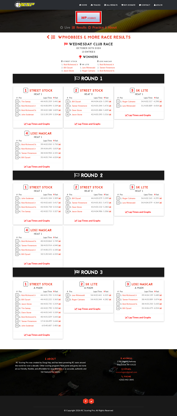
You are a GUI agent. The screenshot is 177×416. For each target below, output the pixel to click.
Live (66, 27)
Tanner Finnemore (107, 68)
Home (84, 5)
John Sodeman (27, 115)
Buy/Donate (129, 5)
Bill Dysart (68, 68)
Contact (145, 5)
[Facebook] (86, 401)
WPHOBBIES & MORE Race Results (93, 37)
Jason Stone (69, 71)
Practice (97, 27)
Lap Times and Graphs (38, 124)
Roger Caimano (88, 71)
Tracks (96, 5)
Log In (158, 5)
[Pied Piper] (91, 401)
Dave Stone (77, 110)
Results (81, 27)
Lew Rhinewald (88, 68)
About (112, 27)
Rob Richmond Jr (71, 65)
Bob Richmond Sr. (107, 71)
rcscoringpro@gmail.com (126, 372)
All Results (112, 5)
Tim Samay (26, 102)
